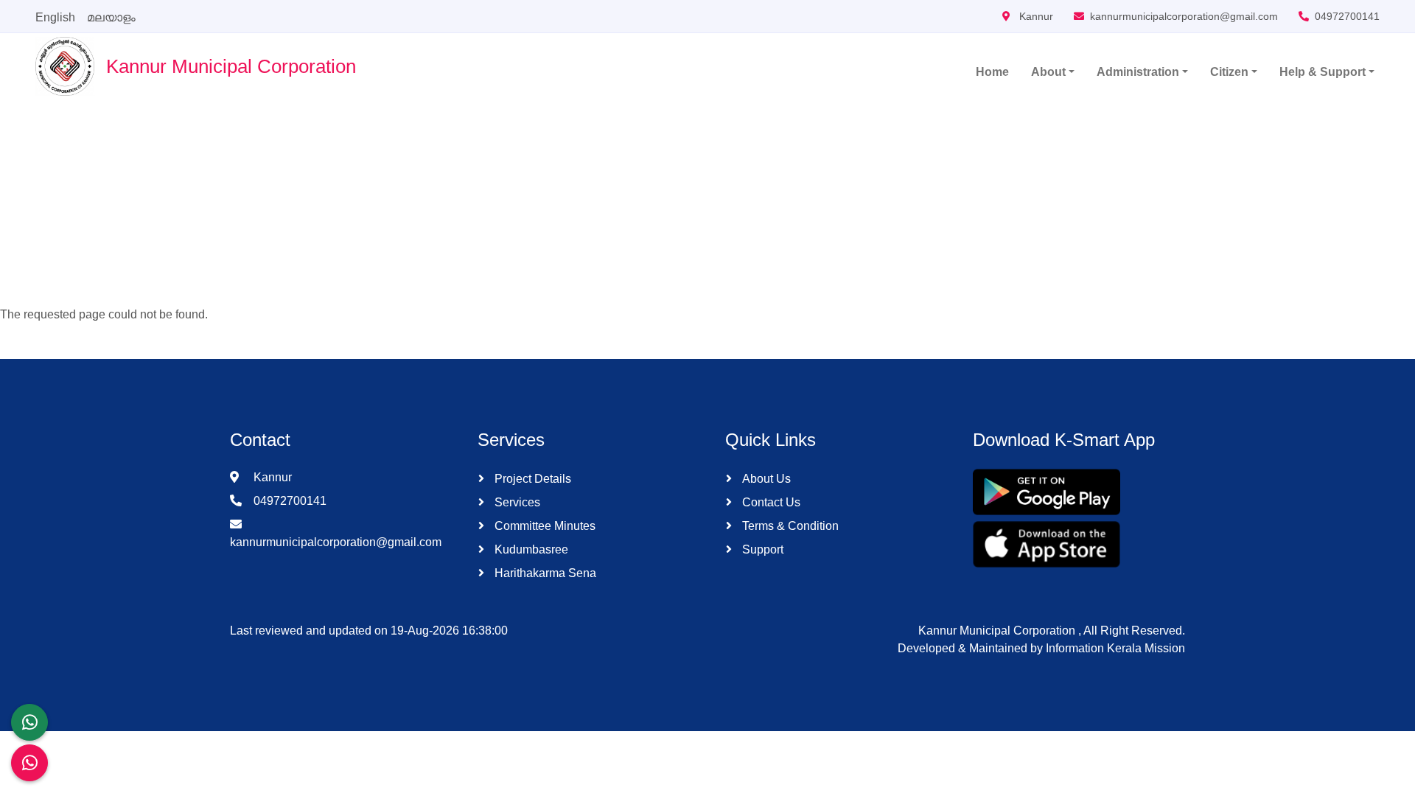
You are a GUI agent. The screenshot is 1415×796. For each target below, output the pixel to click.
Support (761, 549)
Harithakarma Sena (544, 573)
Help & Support (1322, 72)
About (1048, 72)
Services (516, 502)
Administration (1138, 72)
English (55, 17)
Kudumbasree (530, 549)
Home (992, 72)
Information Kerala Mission (1115, 648)
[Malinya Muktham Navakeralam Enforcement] (29, 762)
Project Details (531, 478)
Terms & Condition (789, 526)
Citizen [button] (1229, 72)
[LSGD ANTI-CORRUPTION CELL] (29, 722)
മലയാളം (111, 17)
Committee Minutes (543, 526)
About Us (765, 478)
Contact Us (769, 502)
